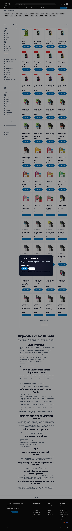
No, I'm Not (32, 268)
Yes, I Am (24, 268)
